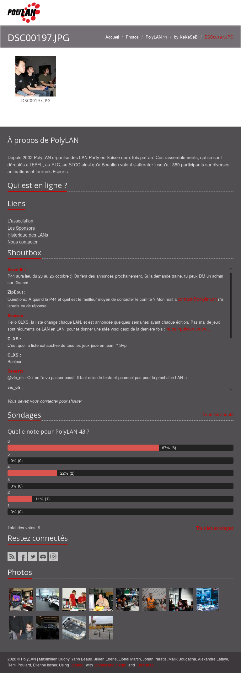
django (77, 664)
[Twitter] (32, 556)
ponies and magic (110, 664)
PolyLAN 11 (156, 37)
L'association (20, 220)
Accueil (112, 37)
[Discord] (43, 556)
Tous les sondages (214, 528)
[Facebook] (22, 556)
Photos (132, 37)
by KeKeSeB (186, 37)
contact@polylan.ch (197, 299)
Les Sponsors (21, 228)
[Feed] (12, 556)
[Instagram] (53, 556)
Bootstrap (145, 664)
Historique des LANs (28, 235)
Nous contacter (23, 241)
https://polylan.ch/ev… (189, 329)
